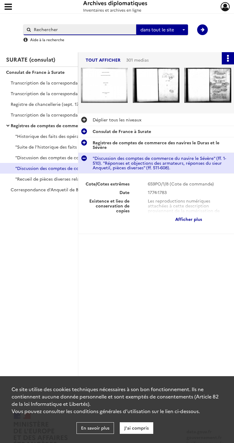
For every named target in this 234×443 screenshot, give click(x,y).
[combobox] (162, 29)
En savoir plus (95, 428)
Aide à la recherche (47, 39)
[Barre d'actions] (228, 58)
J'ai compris (136, 428)
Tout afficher (103, 60)
